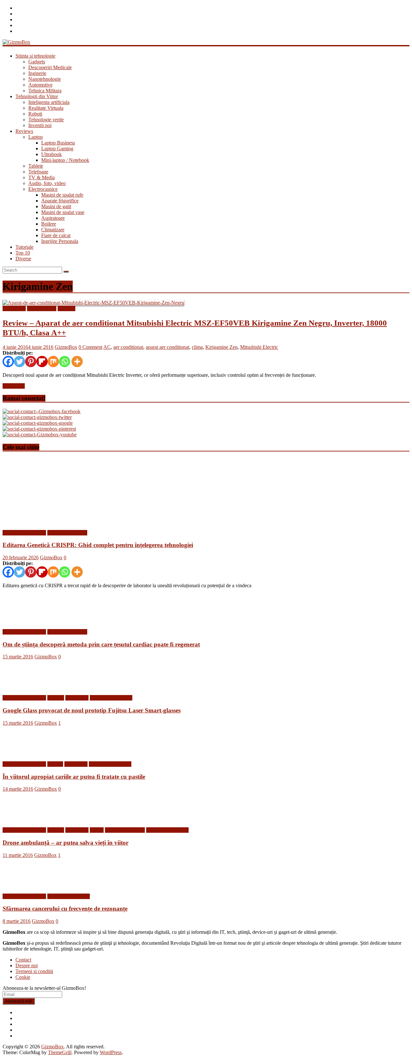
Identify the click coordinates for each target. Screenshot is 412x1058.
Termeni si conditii (34, 971)
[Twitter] (19, 361)
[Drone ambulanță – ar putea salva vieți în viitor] (23, 819)
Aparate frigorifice (60, 200)
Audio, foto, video (47, 183)
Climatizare (52, 229)
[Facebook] (8, 361)
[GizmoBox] (16, 42)
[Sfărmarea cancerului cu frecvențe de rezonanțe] (23, 885)
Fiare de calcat (55, 235)
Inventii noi (40, 125)
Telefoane (38, 171)
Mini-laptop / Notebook (65, 160)
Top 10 (22, 252)
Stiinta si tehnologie (35, 56)
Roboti (35, 113)
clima (197, 347)
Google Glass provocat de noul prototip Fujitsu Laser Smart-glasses (92, 710)
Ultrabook (51, 154)
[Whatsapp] (64, 361)
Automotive (40, 85)
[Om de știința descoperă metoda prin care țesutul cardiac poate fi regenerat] (23, 621)
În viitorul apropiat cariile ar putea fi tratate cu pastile (74, 776)
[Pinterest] (30, 361)
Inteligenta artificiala (49, 102)
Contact (23, 959)
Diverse (23, 258)
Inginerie (37, 73)
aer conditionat (128, 347)
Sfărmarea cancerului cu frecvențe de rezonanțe (65, 908)
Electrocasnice (43, 189)
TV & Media (41, 177)
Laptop (35, 137)
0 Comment (90, 347)
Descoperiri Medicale (50, 67)
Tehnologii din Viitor (36, 96)
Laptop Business (58, 142)
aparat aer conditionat (167, 347)
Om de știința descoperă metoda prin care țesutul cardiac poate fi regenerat (101, 644)
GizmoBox (66, 347)
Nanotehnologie (44, 79)
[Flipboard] (42, 361)
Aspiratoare (53, 218)
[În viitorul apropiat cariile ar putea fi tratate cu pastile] (23, 753)
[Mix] (53, 361)
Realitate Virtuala (45, 108)
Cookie (22, 977)
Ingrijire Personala (59, 241)
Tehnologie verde (46, 119)
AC (107, 347)
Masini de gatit (56, 206)
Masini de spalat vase (62, 212)
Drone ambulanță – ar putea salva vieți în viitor (65, 842)
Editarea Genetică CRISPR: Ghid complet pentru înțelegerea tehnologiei (98, 545)
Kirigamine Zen (221, 347)
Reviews (24, 131)
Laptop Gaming (57, 148)
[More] (77, 361)
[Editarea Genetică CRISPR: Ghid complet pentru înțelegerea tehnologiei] (65, 521)
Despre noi (26, 965)
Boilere (48, 224)
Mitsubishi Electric (259, 347)
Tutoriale (24, 247)
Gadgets (36, 61)
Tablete (35, 166)
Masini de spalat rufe (62, 195)
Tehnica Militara (44, 90)
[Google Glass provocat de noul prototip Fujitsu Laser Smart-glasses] (23, 687)
